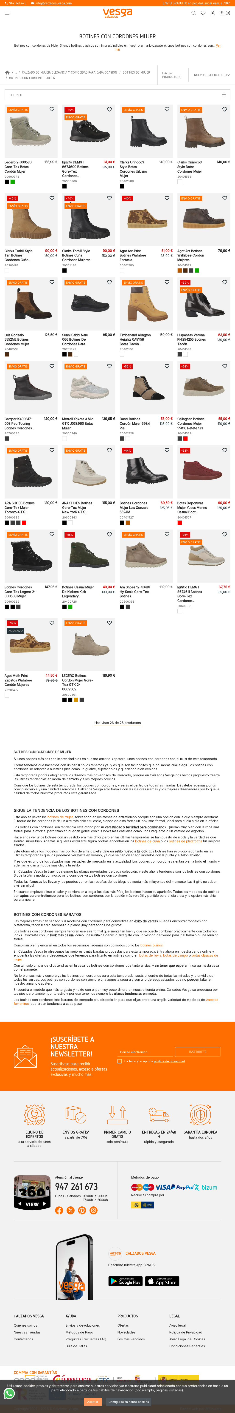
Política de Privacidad (185, 1332)
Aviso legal (177, 1325)
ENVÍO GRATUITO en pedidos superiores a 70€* (196, 3)
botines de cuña (147, 841)
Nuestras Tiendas (27, 1332)
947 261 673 (15, 3)
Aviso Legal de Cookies (187, 1339)
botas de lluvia (150, 955)
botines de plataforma (185, 841)
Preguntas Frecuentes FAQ (86, 1339)
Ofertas (123, 1325)
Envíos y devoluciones (83, 1325)
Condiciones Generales (187, 1346)
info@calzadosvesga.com (51, 3)
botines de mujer (60, 817)
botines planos (151, 945)
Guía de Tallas (76, 1346)
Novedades (126, 1332)
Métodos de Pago (79, 1332)
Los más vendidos (131, 1339)
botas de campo (175, 955)
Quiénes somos (25, 1325)
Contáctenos (23, 1339)
